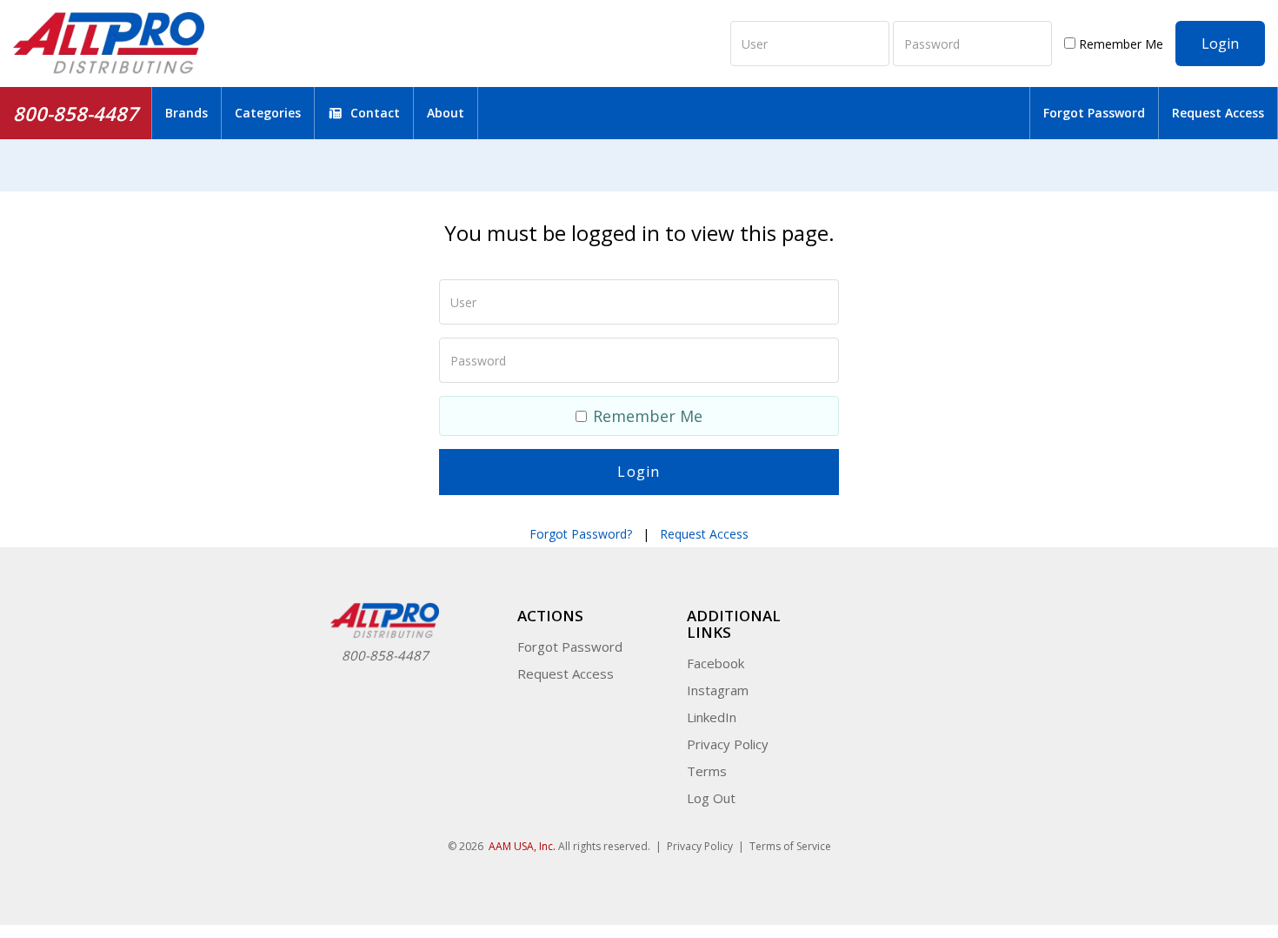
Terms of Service (790, 846)
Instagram (718, 690)
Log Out (711, 798)
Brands (186, 112)
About (445, 112)
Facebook (715, 663)
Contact (375, 112)
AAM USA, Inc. (522, 846)
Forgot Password (1094, 112)
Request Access (1218, 112)
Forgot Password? (580, 534)
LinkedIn (711, 717)
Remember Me (1119, 44)
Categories (268, 112)
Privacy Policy (728, 744)
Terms (707, 771)
